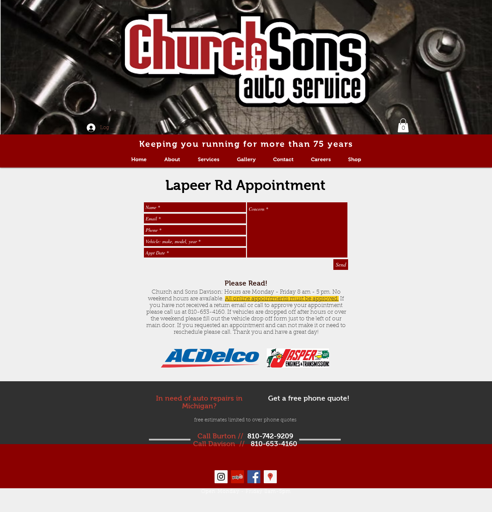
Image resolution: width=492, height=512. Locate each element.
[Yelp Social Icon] (237, 476)
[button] (403, 125)
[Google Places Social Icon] (270, 476)
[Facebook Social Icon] (253, 476)
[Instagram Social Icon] (221, 476)
